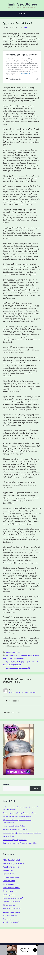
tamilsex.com (18, 658)
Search (6, 785)
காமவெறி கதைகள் (13, 652)
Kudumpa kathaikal (11, 877)
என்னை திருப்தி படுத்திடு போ (14, 826)
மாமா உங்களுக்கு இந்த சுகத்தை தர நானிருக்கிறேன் (22, 833)
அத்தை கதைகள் (9, 905)
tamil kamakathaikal (26, 655)
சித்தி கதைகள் (8, 919)
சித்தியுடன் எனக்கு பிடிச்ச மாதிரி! (18, 668)
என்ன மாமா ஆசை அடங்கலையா (15, 840)
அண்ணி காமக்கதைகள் (12, 902)
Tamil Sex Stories (22, 4)
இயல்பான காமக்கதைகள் (12, 908)
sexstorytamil (11, 655)
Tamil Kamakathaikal (11, 888)
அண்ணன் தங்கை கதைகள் (13, 898)
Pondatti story (9, 881)
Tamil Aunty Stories (11, 884)
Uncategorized (9, 895)
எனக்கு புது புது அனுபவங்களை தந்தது (17, 816)
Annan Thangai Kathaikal (13, 863)
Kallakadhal (8, 870)
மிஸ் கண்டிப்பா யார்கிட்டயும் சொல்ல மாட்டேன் (19, 813)
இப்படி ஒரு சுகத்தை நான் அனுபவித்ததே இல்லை (20, 843)
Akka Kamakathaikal (11, 860)
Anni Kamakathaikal (11, 867)
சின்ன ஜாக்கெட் (9, 836)
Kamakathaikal (9, 874)
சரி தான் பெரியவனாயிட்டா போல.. (15, 829)
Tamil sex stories (10, 891)
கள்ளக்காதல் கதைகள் (11, 912)
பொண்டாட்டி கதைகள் (11, 922)
